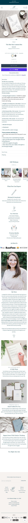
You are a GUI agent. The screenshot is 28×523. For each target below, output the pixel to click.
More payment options (14, 72)
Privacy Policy (22, 492)
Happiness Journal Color (14, 53)
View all (14, 164)
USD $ (14, 515)
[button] (14, 79)
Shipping (9, 48)
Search (6, 487)
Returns (22, 488)
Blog (7, 492)
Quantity (14, 59)
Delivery (22, 487)
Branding (7, 488)
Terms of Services (22, 490)
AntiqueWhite (12, 56)
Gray (15, 56)
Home (14, 42)
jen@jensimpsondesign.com (15, 477)
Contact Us (6, 490)
